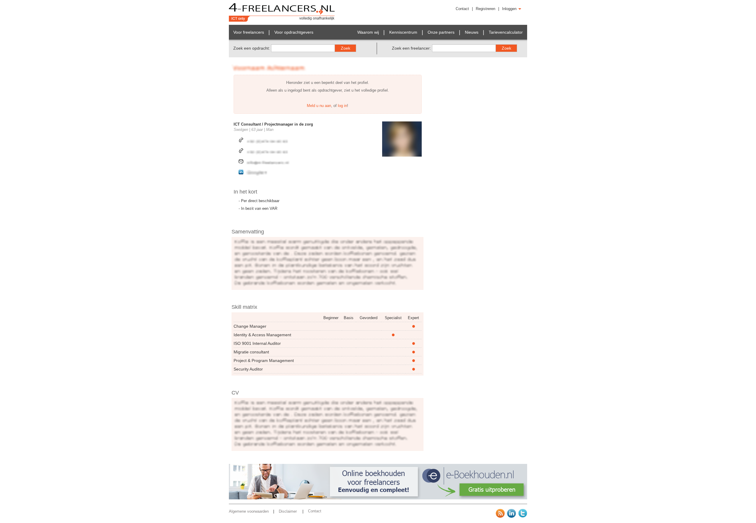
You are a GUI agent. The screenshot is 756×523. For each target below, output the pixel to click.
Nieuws (471, 32)
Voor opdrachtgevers (293, 32)
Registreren (485, 9)
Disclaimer (288, 511)
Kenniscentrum (403, 32)
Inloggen (510, 9)
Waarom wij (368, 32)
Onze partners (441, 32)
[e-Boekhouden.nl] (378, 498)
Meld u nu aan (319, 105)
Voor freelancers (248, 32)
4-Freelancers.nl (282, 12)
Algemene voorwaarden (249, 511)
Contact (462, 9)
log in (342, 105)
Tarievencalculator (506, 32)
